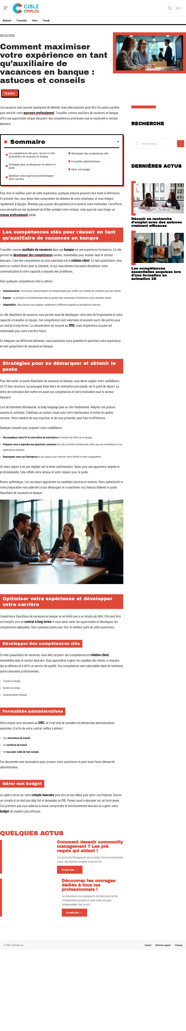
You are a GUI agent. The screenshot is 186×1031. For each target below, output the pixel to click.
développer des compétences (32, 255)
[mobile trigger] (7, 8)
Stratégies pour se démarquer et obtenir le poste (32, 166)
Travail (9, 93)
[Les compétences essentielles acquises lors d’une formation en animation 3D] (159, 248)
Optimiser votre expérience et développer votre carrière (31, 177)
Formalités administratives (85, 161)
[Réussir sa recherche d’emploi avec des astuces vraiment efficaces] (159, 198)
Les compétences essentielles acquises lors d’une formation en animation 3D (156, 273)
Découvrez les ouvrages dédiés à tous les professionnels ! (89, 885)
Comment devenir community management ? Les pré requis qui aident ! (90, 846)
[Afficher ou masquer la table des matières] (82, 142)
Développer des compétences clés (89, 153)
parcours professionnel (39, 112)
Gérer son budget (80, 169)
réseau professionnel (14, 214)
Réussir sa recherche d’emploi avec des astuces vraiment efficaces (156, 222)
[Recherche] (169, 8)
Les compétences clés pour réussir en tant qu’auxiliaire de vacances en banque (32, 154)
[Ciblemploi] (26, 8)
